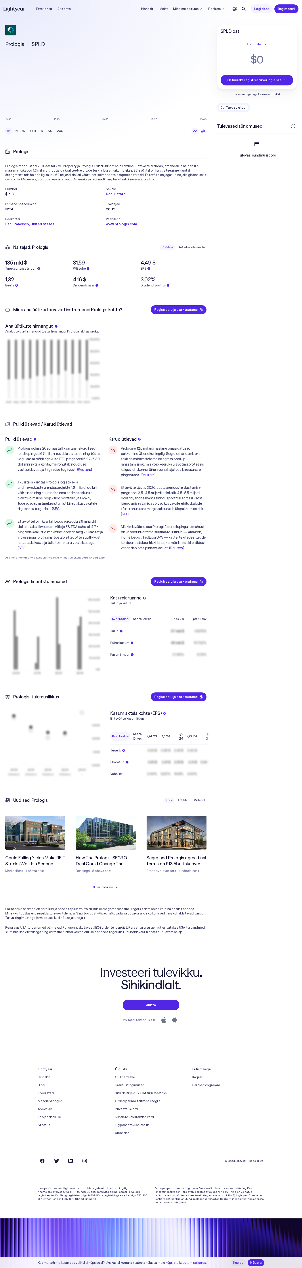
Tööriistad (46, 1093)
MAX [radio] (59, 131)
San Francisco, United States (29, 224)
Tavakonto (44, 9)
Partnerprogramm (206, 1085)
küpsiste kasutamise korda (186, 1263)
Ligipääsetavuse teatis (132, 1125)
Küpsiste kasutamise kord (134, 1117)
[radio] (195, 131)
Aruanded (122, 1133)
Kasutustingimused (129, 1085)
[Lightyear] (15, 9)
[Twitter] (56, 1160)
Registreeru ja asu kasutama (176, 310)
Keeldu (238, 1263)
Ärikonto (64, 9)
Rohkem (214, 9)
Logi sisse (261, 9)
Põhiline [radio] (167, 247)
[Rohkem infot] (293, 126)
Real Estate (116, 194)
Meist (163, 9)
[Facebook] (42, 1160)
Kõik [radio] (169, 800)
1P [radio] (8, 131)
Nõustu (256, 1263)
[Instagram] (84, 1160)
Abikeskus (45, 1109)
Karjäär (197, 1077)
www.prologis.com (121, 224)
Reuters (84, 469)
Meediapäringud (50, 1101)
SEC (56, 508)
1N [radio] (16, 131)
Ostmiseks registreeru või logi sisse (254, 80)
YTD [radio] (33, 131)
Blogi (41, 1085)
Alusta (151, 1005)
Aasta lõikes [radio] (142, 619)
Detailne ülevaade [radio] (191, 247)
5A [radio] (50, 131)
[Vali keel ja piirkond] (234, 8)
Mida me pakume (186, 9)
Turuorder (254, 44)
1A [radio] (42, 131)
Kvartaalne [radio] (120, 619)
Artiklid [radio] (183, 800)
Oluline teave (125, 1077)
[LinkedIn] (70, 1160)
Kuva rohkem (103, 887)
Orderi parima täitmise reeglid (138, 1101)
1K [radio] (23, 131)
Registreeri (286, 9)
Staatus (44, 1125)
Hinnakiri (147, 9)
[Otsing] (243, 8)
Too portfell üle (49, 1117)
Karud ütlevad (123, 439)
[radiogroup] (35, 131)
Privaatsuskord (126, 1109)
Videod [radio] (199, 800)
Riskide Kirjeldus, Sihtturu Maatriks (141, 1093)
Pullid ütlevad (18, 439)
